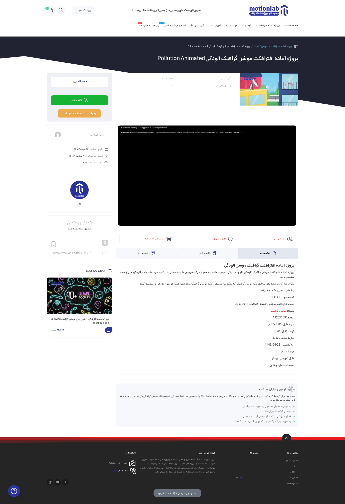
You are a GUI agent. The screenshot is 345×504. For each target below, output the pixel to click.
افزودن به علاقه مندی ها (53, 244)
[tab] (268, 253)
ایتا (293, 466)
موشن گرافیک (261, 46)
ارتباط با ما (290, 483)
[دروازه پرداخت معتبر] (236, 466)
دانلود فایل (205, 253)
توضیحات (265, 253)
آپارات (292, 477)
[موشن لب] (268, 10)
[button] (241, 477)
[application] (207, 176)
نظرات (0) (143, 253)
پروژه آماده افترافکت (282, 46)
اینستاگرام (290, 460)
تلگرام (292, 472)
